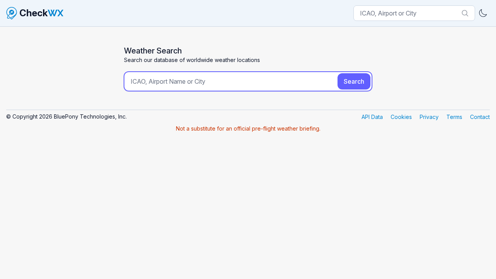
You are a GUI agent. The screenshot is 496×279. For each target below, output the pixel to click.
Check (41, 13)
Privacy (429, 117)
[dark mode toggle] (483, 13)
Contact (480, 117)
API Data (372, 117)
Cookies (401, 117)
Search (354, 81)
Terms (454, 117)
